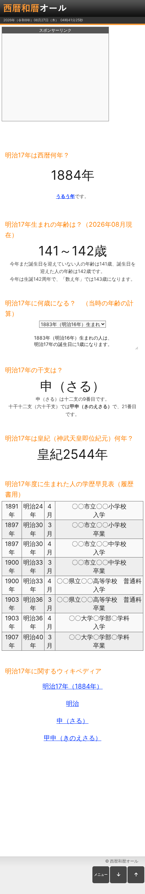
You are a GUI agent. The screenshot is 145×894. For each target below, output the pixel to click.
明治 (72, 703)
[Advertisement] (55, 77)
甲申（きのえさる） (73, 738)
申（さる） (73, 721)
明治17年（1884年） (72, 686)
